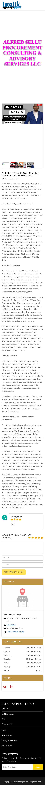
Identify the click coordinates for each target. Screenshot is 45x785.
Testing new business (9, 741)
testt (3, 719)
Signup (38, 767)
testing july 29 (7, 724)
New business (7, 736)
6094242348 (11, 625)
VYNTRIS (6, 709)
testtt (4, 730)
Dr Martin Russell (8, 714)
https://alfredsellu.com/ (15, 632)
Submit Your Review (13, 572)
